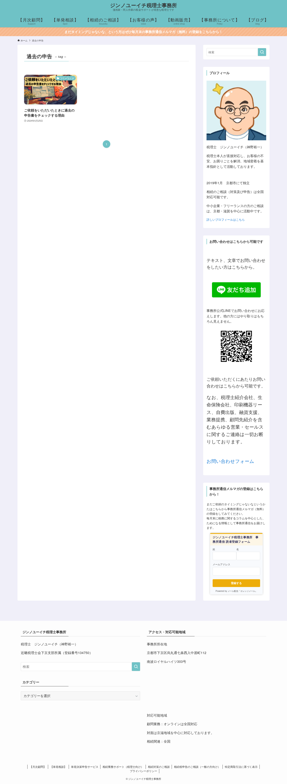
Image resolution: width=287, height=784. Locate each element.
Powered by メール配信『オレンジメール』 (236, 591)
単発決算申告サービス (84, 767)
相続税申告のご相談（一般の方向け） (197, 767)
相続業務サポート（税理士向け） (123, 767)
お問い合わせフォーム (230, 461)
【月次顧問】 (38, 767)
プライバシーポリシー (143, 771)
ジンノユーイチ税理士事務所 (143, 5)
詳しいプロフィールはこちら (226, 219)
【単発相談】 (58, 767)
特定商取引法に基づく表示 (241, 767)
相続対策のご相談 (159, 767)
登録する (236, 583)
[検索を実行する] (262, 52)
